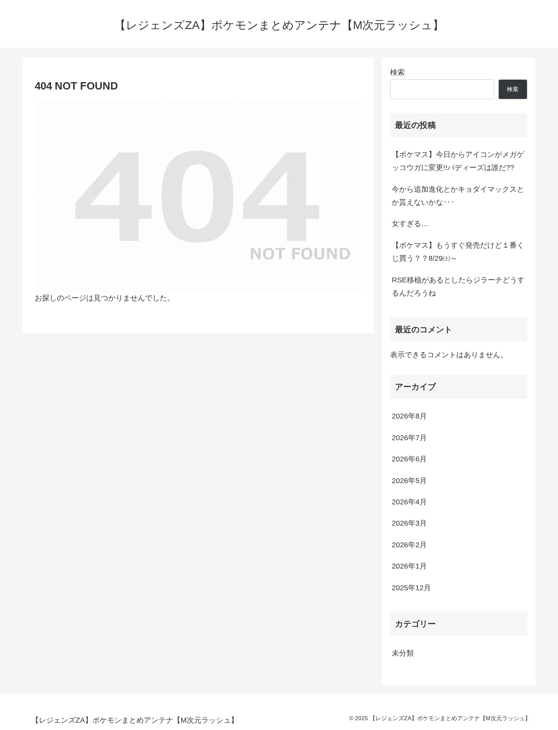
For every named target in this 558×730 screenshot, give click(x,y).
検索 (397, 72)
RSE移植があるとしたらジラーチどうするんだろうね (458, 286)
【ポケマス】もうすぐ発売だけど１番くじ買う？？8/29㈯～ (458, 251)
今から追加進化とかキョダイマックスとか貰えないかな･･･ (458, 195)
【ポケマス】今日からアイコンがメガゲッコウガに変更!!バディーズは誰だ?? (458, 161)
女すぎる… (410, 223)
